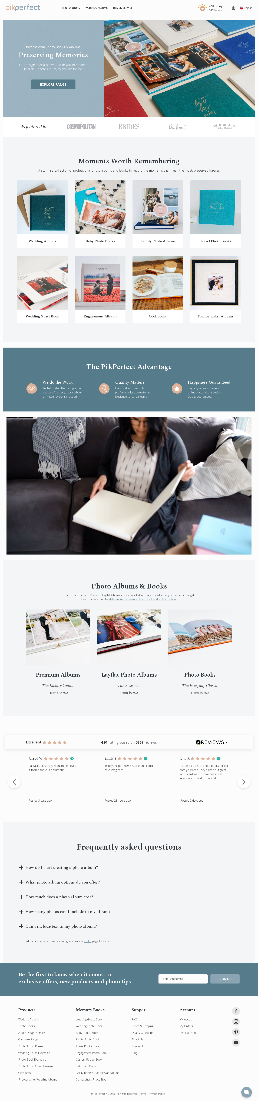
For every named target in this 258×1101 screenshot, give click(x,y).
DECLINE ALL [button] (227, 1091)
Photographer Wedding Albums (37, 1079)
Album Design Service (31, 1033)
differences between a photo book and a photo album (143, 599)
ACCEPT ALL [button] (188, 1091)
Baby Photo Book (87, 1033)
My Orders (186, 1026)
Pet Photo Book (86, 1066)
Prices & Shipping (142, 1026)
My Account (187, 1019)
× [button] (254, 1085)
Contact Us (138, 1046)
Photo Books (71, 7)
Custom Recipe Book (89, 1059)
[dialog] (129, 1091)
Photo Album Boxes (30, 1046)
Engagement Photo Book (91, 1053)
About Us (137, 1039)
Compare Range (28, 1039)
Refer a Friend (188, 1033)
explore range (53, 84)
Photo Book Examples (32, 1059)
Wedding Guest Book (89, 1019)
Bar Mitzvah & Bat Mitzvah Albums (97, 1073)
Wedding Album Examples (34, 1053)
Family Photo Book (87, 1039)
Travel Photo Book (87, 1046)
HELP (87, 941)
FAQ (134, 1019)
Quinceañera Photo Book (92, 1079)
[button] (210, 8)
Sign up (225, 979)
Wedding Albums (96, 7)
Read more (140, 1092)
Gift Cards (24, 1073)
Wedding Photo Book (89, 1026)
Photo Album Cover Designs (35, 1066)
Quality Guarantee (143, 1033)
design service (123, 7)
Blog (134, 1053)
